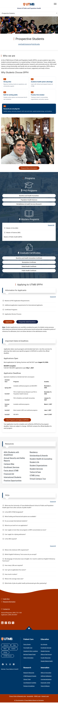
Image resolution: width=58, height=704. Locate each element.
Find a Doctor (27, 644)
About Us (6, 645)
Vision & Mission (45, 686)
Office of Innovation (46, 672)
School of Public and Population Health (29, 8)
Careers (13, 648)
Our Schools (44, 644)
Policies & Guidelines (29, 686)
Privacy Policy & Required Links (17, 696)
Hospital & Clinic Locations (30, 651)
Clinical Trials (27, 679)
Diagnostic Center (45, 682)
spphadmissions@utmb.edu (29, 44)
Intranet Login (45, 696)
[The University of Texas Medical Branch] (29, 4)
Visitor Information (28, 658)
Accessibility (30, 696)
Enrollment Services (46, 648)
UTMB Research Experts (29, 676)
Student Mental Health (47, 661)
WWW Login (37, 696)
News (5, 648)
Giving (5, 652)
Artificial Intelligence (46, 676)
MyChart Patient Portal (29, 654)
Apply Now (9, 322)
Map (14, 645)
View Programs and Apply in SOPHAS (17, 420)
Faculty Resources (45, 658)
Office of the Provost (46, 654)
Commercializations (46, 679)
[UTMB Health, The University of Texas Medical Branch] (7, 639)
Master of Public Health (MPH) (13, 237)
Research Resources (28, 672)
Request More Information (29, 168)
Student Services (45, 651)
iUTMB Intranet (8, 656)
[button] (55, 4)
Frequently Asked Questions (27, 322)
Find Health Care (27, 648)
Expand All (51, 225)
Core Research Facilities (29, 682)
